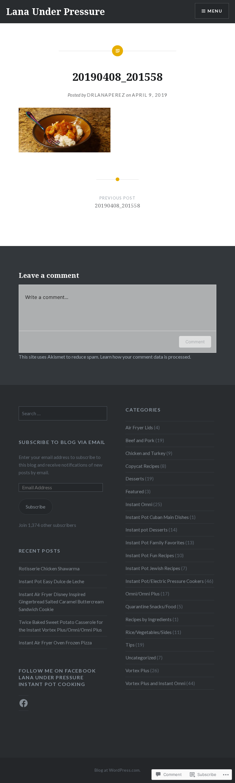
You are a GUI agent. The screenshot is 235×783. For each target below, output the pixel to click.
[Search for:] (63, 413)
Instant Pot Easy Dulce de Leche (51, 581)
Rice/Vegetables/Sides (148, 632)
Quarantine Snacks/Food (150, 606)
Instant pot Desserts (146, 529)
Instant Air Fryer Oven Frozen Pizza (55, 642)
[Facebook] (23, 703)
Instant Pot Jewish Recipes (152, 568)
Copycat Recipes (142, 466)
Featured (134, 491)
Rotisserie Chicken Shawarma (49, 568)
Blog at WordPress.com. (117, 770)
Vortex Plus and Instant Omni (155, 683)
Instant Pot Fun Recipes (149, 555)
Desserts (134, 478)
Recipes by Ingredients (148, 619)
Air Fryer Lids (139, 427)
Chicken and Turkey (145, 453)
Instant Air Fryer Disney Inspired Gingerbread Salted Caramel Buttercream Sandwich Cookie (61, 601)
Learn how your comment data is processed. (145, 357)
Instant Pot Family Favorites (155, 542)
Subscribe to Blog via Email (62, 442)
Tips (130, 644)
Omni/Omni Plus (142, 593)
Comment (195, 341)
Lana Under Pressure (55, 11)
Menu (214, 10)
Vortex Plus (137, 670)
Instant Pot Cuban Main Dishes (157, 517)
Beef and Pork (140, 440)
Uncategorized (140, 657)
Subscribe (35, 506)
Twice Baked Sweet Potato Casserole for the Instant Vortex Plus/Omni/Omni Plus (61, 625)
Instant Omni (138, 504)
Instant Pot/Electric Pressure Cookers (164, 581)
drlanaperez (106, 95)
